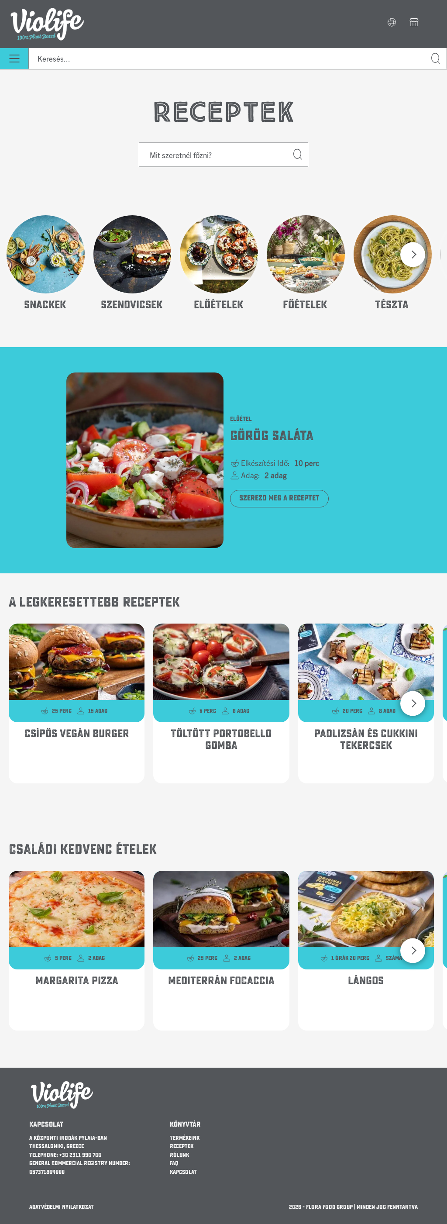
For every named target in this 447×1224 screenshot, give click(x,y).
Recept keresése (298, 154)
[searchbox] (237, 58)
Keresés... (436, 59)
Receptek (181, 1146)
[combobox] (237, 58)
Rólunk (179, 1155)
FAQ (174, 1163)
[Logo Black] (47, 5)
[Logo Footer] (62, 1083)
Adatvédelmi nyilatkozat (61, 1206)
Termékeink (184, 1137)
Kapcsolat (183, 1172)
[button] (391, 23)
